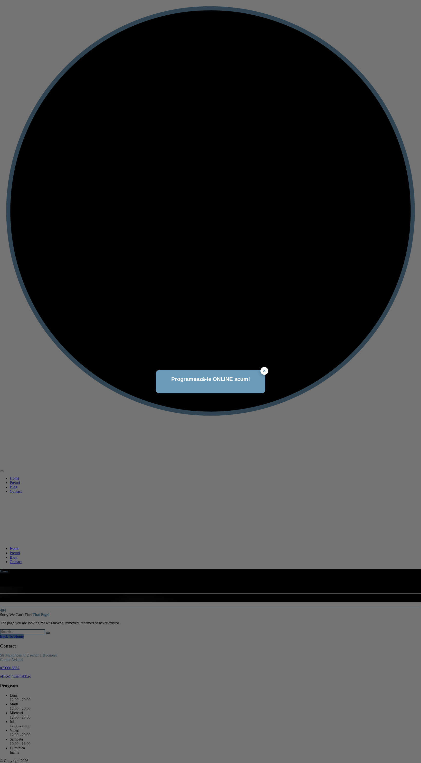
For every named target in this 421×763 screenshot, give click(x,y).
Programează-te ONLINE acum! (210, 379)
